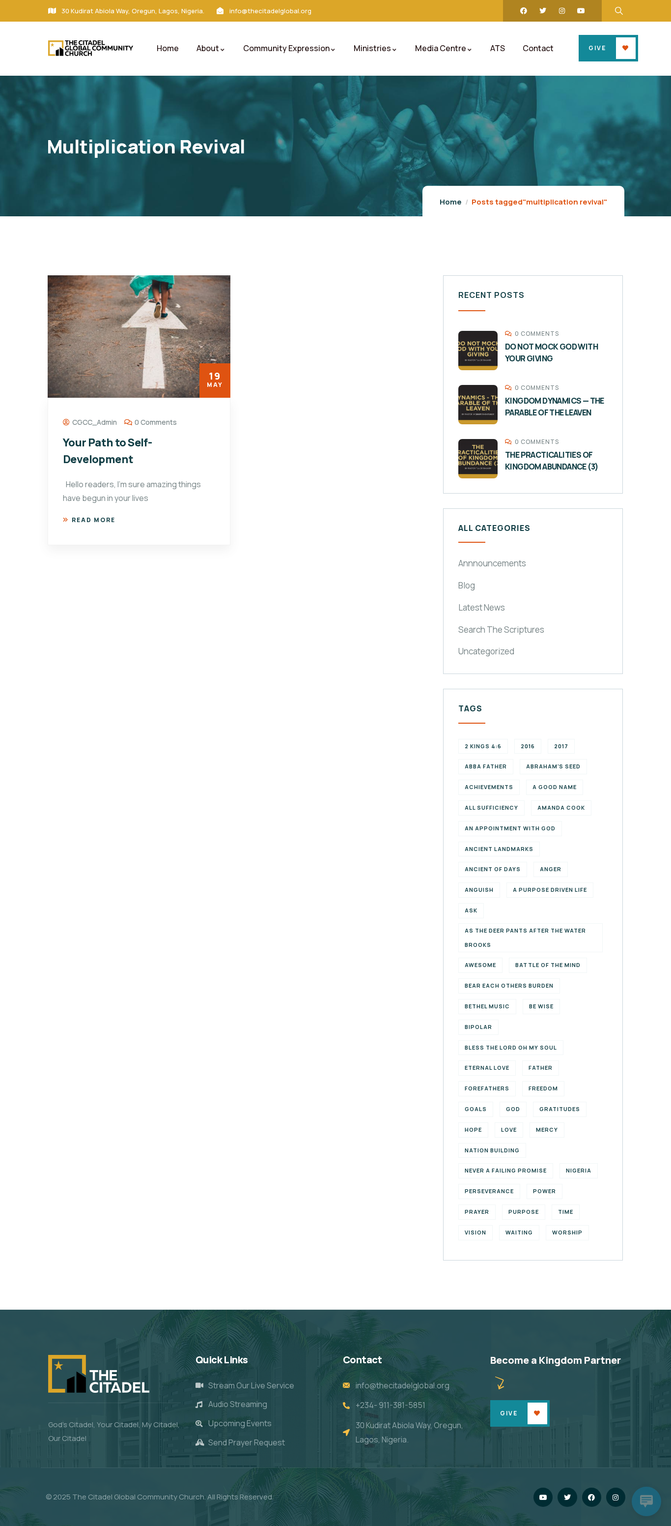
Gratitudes (559, 1109)
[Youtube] (581, 10)
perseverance (489, 1191)
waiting (519, 1232)
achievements (489, 787)
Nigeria (578, 1170)
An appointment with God (510, 828)
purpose (523, 1211)
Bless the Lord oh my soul (511, 1047)
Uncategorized (486, 651)
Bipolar (478, 1026)
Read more (93, 520)
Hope (473, 1129)
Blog (466, 585)
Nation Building (492, 1150)
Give (597, 48)
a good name (554, 787)
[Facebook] (523, 10)
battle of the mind (548, 964)
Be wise (541, 1006)
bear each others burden (509, 985)
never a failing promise (506, 1170)
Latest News (481, 607)
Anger (550, 869)
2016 (528, 746)
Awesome (480, 964)
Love (509, 1129)
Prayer (477, 1211)
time (565, 1211)
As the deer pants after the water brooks (525, 937)
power (544, 1191)
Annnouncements (492, 563)
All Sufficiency (491, 807)
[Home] (90, 48)
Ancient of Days (493, 869)
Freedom (543, 1088)
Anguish (479, 889)
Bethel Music (487, 1006)
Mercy (547, 1129)
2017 (561, 746)
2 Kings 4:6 (483, 746)
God (513, 1109)
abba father (486, 766)
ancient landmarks (499, 848)
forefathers (487, 1088)
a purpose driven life (550, 889)
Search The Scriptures (501, 629)
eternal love (487, 1067)
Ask (471, 910)
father (541, 1067)
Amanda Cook (561, 807)
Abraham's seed (553, 766)
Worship (567, 1232)
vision (475, 1232)
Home (451, 202)
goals (476, 1109)
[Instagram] (562, 10)
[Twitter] (542, 10)
